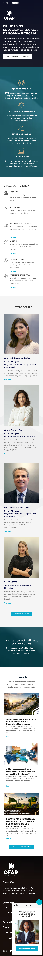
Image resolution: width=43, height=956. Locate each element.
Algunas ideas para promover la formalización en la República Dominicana (21, 721)
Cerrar (39, 902)
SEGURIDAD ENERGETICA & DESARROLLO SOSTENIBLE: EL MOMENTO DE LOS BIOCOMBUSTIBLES (20, 823)
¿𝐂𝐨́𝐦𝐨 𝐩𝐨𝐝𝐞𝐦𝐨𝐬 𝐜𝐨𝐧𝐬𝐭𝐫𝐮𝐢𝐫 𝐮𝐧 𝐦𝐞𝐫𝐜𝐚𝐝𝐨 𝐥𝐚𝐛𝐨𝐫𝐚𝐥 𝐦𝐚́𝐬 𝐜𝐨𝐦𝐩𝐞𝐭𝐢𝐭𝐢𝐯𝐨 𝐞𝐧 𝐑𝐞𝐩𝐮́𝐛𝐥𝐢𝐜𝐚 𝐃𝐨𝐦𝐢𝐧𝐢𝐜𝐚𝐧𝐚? (20, 771)
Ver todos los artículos (21, 847)
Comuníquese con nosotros (17, 56)
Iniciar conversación (27, 949)
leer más (10, 736)
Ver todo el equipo (21, 614)
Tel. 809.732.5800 (12, 3)
